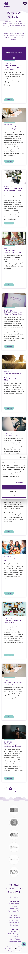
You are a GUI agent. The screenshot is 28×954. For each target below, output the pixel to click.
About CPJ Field (15, 931)
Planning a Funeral (14, 903)
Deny (14, 495)
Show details (19, 482)
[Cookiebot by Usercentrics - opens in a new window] (19, 457)
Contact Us (15, 936)
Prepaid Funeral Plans (14, 911)
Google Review (19, 948)
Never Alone (14, 925)
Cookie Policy (10, 946)
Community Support (14, 917)
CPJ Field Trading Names (15, 934)
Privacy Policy (18, 946)
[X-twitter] (12, 897)
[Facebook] (10, 897)
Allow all (14, 487)
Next (14, 791)
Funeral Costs (14, 908)
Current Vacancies (15, 939)
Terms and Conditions (10, 948)
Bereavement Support (14, 920)
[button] (25, 3)
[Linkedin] (17, 897)
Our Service (14, 906)
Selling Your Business (15, 941)
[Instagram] (15, 897)
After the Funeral (14, 922)
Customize (13, 491)
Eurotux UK (18, 951)
